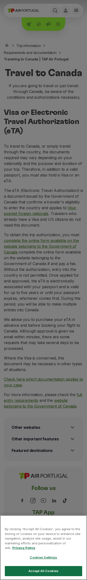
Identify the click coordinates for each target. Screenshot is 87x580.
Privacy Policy (23, 548)
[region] (43, 547)
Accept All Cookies (43, 571)
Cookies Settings (43, 557)
